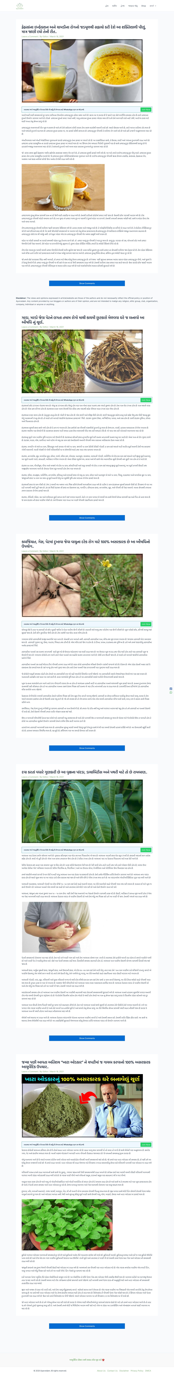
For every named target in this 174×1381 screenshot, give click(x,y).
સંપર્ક (152, 6)
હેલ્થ (123, 6)
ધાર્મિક (114, 6)
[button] (155, 6)
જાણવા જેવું (133, 6)
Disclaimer (124, 1371)
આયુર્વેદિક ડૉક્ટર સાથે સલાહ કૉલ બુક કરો (87, 1359)
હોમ (106, 6)
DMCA (148, 1371)
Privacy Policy (137, 1371)
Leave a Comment (30, 36)
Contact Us (112, 1371)
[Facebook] (171, 688)
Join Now (146, 109)
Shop (143, 6)
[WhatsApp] (171, 692)
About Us (101, 1371)
